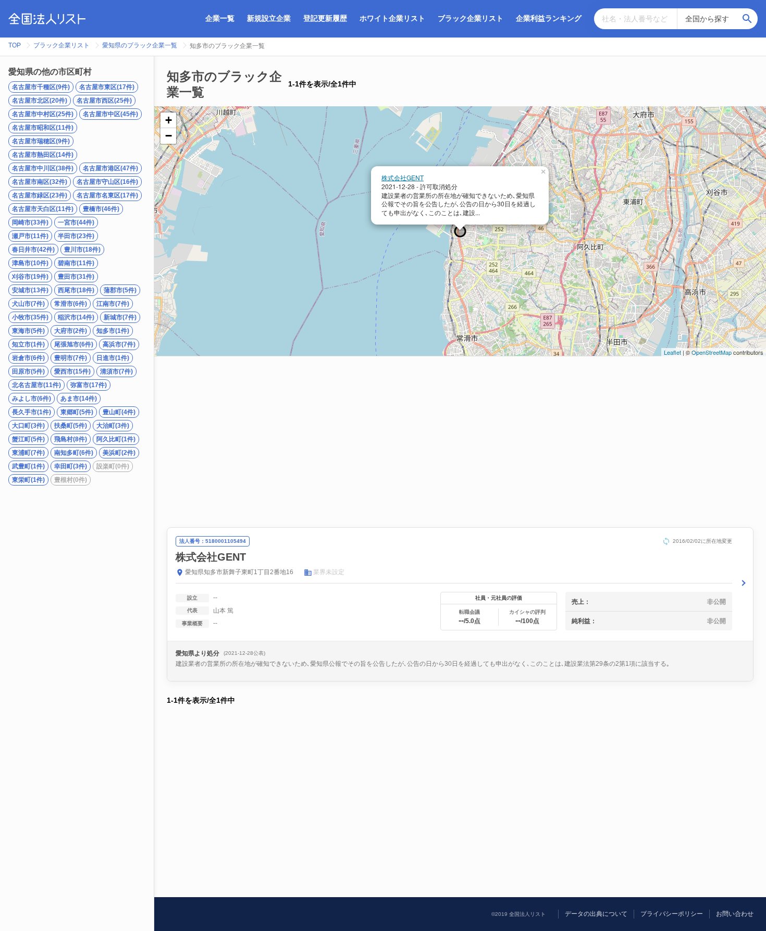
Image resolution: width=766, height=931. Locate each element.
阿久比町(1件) (115, 439)
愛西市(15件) (72, 371)
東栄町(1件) (28, 479)
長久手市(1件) (31, 412)
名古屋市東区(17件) (106, 87)
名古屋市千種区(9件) (41, 87)
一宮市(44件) (76, 222)
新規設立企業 (269, 18)
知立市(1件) (28, 344)
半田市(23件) (76, 236)
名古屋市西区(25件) (104, 100)
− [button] (168, 135)
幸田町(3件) (70, 466)
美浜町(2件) (119, 452)
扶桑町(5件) (70, 425)
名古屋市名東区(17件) (107, 195)
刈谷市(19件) (30, 276)
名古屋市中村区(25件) (42, 114)
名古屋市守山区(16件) (107, 181)
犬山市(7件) (28, 303)
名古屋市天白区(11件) (42, 209)
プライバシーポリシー (671, 913)
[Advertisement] (460, 442)
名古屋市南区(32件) (39, 181)
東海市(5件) (28, 330)
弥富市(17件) (88, 385)
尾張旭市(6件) (73, 344)
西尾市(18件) (76, 290)
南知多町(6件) (73, 452)
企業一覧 (219, 18)
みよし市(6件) (31, 398)
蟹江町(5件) (28, 439)
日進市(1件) (112, 358)
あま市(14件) (78, 398)
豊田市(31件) (76, 276)
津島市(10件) (30, 263)
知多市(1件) (112, 330)
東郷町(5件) (76, 412)
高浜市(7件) (119, 344)
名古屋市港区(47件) (110, 168)
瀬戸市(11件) (30, 236)
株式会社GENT (402, 177)
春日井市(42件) (33, 249)
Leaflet (672, 352)
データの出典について (596, 913)
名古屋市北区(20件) (39, 100)
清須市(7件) (116, 371)
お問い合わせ (734, 913)
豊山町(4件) (119, 412)
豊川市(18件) (82, 249)
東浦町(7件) (28, 452)
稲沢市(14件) (76, 317)
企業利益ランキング (549, 18)
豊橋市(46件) (101, 209)
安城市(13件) (30, 290)
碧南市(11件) (76, 263)
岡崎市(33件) (30, 222)
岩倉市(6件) (28, 358)
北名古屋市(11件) (36, 385)
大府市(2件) (70, 330)
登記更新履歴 (325, 18)
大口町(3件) (28, 425)
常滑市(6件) (70, 303)
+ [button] (168, 120)
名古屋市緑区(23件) (39, 195)
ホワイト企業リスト (392, 18)
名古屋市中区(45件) (110, 114)
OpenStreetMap (711, 352)
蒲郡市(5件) (120, 290)
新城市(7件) (120, 317)
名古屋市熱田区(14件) (42, 154)
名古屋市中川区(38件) (42, 168)
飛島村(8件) (70, 439)
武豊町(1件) (28, 466)
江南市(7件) (112, 303)
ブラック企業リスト (470, 18)
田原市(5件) (28, 371)
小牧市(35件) (30, 317)
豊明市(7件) (70, 358)
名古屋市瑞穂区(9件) (41, 141)
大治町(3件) (112, 425)
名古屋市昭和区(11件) (42, 127)
